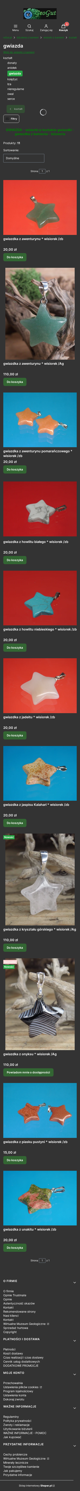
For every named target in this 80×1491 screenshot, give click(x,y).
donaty (12, 62)
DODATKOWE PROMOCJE (20, 1365)
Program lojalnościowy (18, 1391)
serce (11, 98)
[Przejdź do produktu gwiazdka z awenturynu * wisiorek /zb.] (40, 207)
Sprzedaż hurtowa (15, 1328)
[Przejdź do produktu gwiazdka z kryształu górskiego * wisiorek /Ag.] (40, 879)
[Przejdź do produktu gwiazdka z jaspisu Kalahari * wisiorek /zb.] (40, 773)
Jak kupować (12, 1437)
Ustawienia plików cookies (21, 1387)
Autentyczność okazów (19, 1303)
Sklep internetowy (35, 1485)
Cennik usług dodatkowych (21, 1361)
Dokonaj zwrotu (13, 1399)
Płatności (9, 1349)
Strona (34, 171)
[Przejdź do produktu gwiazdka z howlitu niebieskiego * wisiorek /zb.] (40, 598)
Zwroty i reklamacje (16, 1425)
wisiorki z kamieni (53, 37)
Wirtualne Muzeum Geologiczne (24, 1323)
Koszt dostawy (13, 1353)
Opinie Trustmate (14, 1295)
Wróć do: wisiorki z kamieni (18, 52)
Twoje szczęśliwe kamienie (21, 1466)
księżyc (12, 79)
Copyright (10, 1332)
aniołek (12, 67)
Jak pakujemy (12, 1470)
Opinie (7, 1299)
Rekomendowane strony (19, 1311)
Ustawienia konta (14, 1395)
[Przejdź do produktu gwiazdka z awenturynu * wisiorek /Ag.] (40, 314)
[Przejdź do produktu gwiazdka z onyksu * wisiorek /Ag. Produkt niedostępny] (40, 1004)
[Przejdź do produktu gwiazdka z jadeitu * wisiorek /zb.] (40, 685)
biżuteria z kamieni (28, 37)
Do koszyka (15, 257)
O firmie (8, 1291)
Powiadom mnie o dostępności (28, 1072)
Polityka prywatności (17, 1420)
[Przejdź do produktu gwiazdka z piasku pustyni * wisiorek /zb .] (40, 1110)
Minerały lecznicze (15, 1462)
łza (9, 84)
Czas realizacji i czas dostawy (23, 1357)
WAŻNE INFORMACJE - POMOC (24, 1433)
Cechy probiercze (15, 1454)
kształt (73, 37)
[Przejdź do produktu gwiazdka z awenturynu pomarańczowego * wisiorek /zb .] (40, 419)
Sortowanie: (11, 150)
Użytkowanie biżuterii (17, 1429)
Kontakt (8, 1307)
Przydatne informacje (17, 1475)
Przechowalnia (13, 1383)
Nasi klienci (10, 1315)
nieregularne (15, 89)
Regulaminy (11, 1416)
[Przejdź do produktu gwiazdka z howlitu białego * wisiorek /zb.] (40, 509)
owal (10, 94)
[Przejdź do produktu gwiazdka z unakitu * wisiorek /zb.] (40, 1198)
